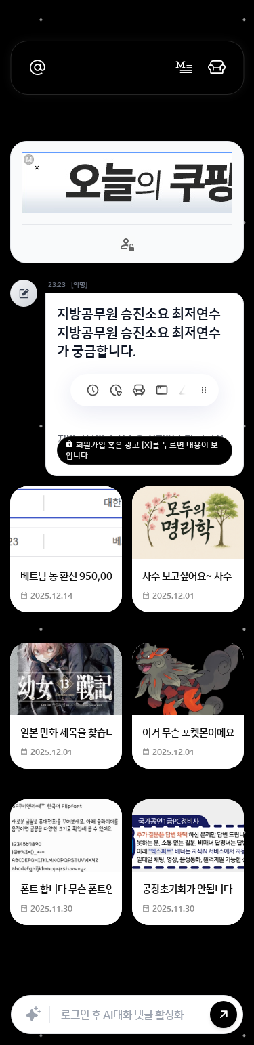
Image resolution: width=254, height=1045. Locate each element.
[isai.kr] (92, 390)
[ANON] (153, 980)
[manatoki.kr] (115, 390)
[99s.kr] (184, 390)
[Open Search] (28, 980)
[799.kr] (161, 390)
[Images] (183, 980)
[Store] (123, 980)
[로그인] (216, 67)
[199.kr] (138, 390)
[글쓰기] (184, 67)
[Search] (93, 980)
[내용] (37, 167)
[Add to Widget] (225, 980)
